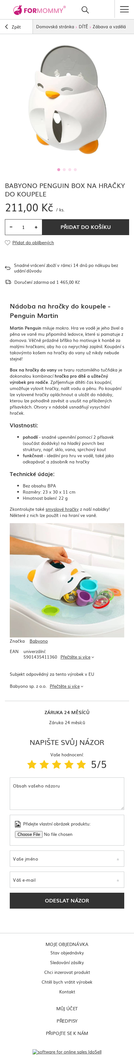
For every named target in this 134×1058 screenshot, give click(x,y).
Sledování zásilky (67, 962)
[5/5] (81, 764)
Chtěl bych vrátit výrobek (67, 981)
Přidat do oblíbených (33, 243)
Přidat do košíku (85, 227)
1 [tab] (58, 169)
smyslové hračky (62, 509)
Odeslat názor (67, 900)
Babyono (39, 641)
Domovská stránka (55, 26)
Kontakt (67, 991)
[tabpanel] (67, 99)
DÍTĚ (83, 26)
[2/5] (44, 764)
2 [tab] (64, 169)
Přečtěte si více (75, 657)
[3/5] (56, 764)
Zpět (15, 27)
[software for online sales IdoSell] (67, 1052)
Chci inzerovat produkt (67, 972)
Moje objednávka (67, 944)
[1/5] (31, 764)
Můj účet (67, 1008)
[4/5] (69, 764)
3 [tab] (69, 169)
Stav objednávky (67, 952)
